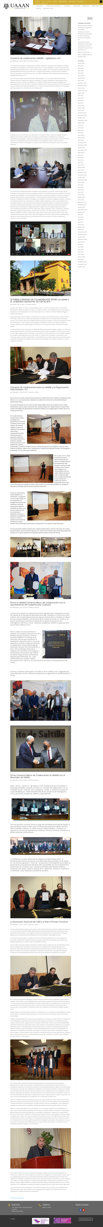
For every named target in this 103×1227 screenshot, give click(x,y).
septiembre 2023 (82, 150)
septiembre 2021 (82, 209)
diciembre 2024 (82, 113)
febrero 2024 (81, 137)
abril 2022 (80, 192)
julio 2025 (80, 95)
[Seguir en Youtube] (83, 1210)
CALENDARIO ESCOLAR (48, 8)
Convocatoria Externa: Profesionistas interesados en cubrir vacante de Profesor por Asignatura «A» (85, 35)
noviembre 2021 (82, 204)
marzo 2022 (81, 195)
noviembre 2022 (82, 175)
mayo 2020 (81, 249)
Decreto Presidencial (83, 52)
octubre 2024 (81, 118)
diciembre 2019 (82, 262)
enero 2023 (81, 170)
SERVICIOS (38, 8)
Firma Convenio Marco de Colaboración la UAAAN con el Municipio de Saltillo (37, 776)
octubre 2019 (81, 266)
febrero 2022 (81, 197)
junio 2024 (81, 127)
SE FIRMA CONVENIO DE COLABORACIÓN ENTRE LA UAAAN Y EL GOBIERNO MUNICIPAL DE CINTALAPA (39, 300)
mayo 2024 (81, 130)
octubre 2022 (81, 177)
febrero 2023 (81, 167)
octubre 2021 (81, 207)
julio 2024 (80, 125)
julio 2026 (80, 65)
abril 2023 (80, 162)
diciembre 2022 (82, 172)
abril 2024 (80, 132)
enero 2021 (81, 229)
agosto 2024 (81, 123)
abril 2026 (80, 73)
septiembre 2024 (82, 120)
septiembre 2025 (82, 90)
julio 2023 (80, 155)
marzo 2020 (81, 254)
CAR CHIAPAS (80, 1)
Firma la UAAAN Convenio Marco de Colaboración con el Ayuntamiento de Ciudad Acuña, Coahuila (37, 603)
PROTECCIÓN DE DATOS (85, 1219)
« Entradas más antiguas (17, 1198)
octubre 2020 (81, 237)
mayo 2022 (81, 190)
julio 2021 (80, 214)
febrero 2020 (81, 257)
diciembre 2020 (82, 232)
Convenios (30, 61)
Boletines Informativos (41, 4)
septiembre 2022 (82, 180)
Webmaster (15, 61)
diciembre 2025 (82, 83)
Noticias (36, 61)
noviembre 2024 (82, 115)
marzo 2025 (81, 105)
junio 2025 (81, 98)
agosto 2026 (81, 63)
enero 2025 (81, 110)
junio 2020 (81, 247)
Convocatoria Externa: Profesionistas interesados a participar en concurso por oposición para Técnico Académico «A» (85, 45)
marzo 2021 (81, 224)
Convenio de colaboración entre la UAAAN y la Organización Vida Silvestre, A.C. (39, 388)
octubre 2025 (81, 88)
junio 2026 (81, 68)
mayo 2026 (81, 70)
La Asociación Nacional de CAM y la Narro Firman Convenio (39, 921)
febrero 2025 (81, 108)
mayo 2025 (81, 100)
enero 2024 (81, 140)
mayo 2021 (81, 219)
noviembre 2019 (82, 264)
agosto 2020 (81, 242)
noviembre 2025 (82, 85)
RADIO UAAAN (72, 1)
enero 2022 (81, 200)
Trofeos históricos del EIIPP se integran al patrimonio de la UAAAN (85, 27)
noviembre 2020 (82, 234)
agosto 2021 (81, 212)
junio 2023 (81, 157)
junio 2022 (81, 187)
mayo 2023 (81, 160)
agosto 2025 (81, 93)
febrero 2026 (81, 78)
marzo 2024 (81, 135)
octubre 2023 (81, 147)
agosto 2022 (81, 182)
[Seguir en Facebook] (80, 1210)
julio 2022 (80, 185)
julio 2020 (80, 244)
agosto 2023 (81, 152)
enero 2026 (81, 80)
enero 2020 (81, 259)
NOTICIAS (49, 1)
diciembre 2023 (82, 142)
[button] (101, 1)
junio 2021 (81, 217)
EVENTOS (55, 1)
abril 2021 (80, 222)
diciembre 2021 (82, 202)
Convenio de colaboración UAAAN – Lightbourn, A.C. (36, 58)
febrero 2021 (81, 227)
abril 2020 (80, 252)
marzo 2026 (81, 75)
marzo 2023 (81, 165)
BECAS (43, 1)
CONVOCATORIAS (63, 1)
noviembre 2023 (82, 145)
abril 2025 (80, 103)
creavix (14, 304)
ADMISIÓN (37, 1)
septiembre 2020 (82, 239)
